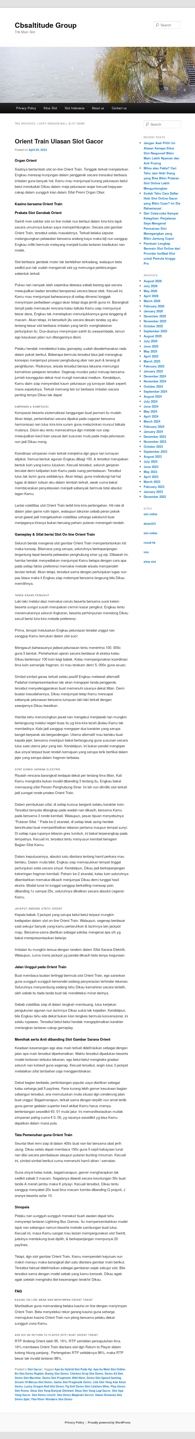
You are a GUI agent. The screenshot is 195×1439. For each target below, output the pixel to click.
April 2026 (151, 296)
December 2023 (155, 436)
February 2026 (154, 306)
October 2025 (153, 326)
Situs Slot (50, 108)
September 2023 (155, 451)
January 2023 (153, 491)
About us (98, 108)
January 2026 (153, 311)
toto (146, 552)
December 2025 (155, 316)
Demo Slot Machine (28, 1378)
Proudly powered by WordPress (109, 1422)
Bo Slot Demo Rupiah (29, 1373)
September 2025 (155, 331)
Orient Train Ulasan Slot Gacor (59, 141)
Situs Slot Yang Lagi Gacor (93, 1390)
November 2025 (155, 321)
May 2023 (150, 471)
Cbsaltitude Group (46, 25)
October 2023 (153, 446)
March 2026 (152, 301)
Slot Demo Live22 (44, 1395)
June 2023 (151, 466)
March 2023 (152, 481)
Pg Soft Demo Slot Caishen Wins (87, 1386)
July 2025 (150, 341)
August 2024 (153, 396)
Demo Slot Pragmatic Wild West (63, 1378)
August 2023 (153, 456)
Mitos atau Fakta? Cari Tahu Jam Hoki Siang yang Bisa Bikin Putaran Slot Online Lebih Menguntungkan (161, 178)
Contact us (119, 108)
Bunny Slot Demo (56, 1373)
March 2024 (152, 421)
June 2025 (151, 346)
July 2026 (150, 286)
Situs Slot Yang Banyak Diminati (51, 1390)
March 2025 (152, 361)
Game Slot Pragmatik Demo (72, 1382)
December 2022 (155, 496)
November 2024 (155, 381)
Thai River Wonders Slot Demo (51, 1399)
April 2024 (151, 416)
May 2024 (150, 411)
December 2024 (155, 376)
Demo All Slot (114, 1373)
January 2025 (153, 371)
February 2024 (154, 426)
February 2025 (154, 366)
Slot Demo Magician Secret (75, 1395)
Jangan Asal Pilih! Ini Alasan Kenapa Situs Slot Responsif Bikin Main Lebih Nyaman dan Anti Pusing (161, 153)
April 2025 (151, 356)
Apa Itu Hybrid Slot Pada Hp (73, 1369)
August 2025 (153, 336)
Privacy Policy (26, 108)
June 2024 (151, 406)
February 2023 (154, 486)
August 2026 (153, 281)
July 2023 (150, 461)
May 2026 (150, 291)
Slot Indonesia (74, 108)
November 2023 (155, 441)
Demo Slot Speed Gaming (104, 1378)
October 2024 (153, 386)
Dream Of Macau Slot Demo (33, 1382)
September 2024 (155, 391)
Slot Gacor (35, 1369)
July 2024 (150, 401)
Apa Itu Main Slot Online (109, 1369)
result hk (150, 542)
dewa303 (150, 523)
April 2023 (151, 476)
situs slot (150, 561)
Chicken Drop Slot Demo (86, 1373)
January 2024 (153, 431)
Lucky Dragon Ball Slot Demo (44, 1386)
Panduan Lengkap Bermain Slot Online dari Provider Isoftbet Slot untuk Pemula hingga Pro (162, 253)
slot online (150, 514)
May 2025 (150, 351)
